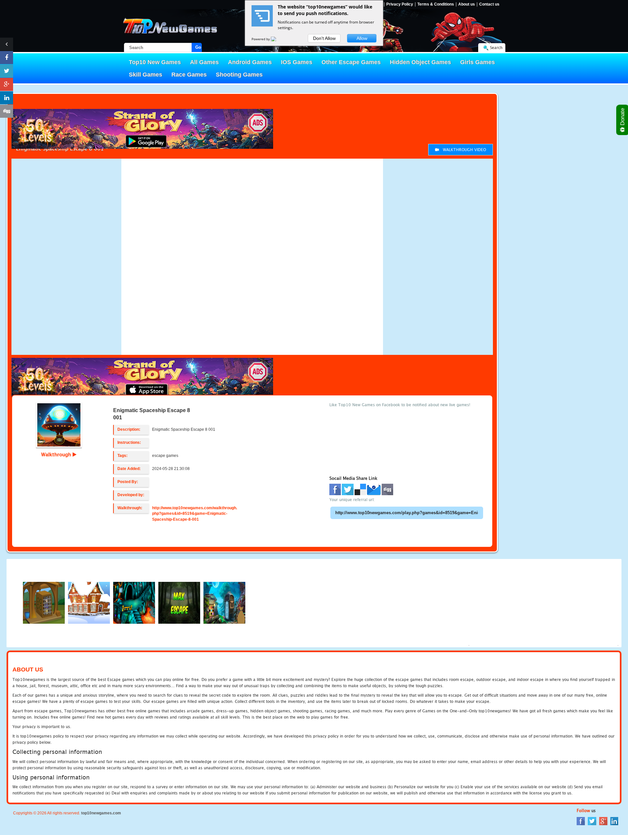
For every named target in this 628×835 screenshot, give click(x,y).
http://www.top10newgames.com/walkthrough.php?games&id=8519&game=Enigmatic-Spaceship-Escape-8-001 (194, 513)
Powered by (261, 39)
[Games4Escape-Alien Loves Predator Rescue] (134, 602)
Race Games (189, 74)
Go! (198, 47)
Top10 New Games (155, 62)
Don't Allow (324, 38)
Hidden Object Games (420, 62)
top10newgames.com (101, 813)
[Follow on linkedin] (6, 97)
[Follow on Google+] (6, 84)
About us (466, 4)
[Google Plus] (603, 820)
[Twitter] (592, 820)
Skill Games (145, 74)
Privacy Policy (399, 4)
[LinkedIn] (614, 820)
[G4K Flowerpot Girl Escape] (224, 602)
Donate (622, 117)
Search (496, 47)
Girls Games (477, 62)
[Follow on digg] (6, 111)
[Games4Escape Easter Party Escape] (44, 602)
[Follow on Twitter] (6, 71)
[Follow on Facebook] (6, 57)
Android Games (250, 62)
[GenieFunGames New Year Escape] (89, 602)
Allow (362, 38)
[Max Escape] (179, 602)
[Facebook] (581, 820)
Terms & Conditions (435, 4)
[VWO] (277, 39)
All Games (204, 62)
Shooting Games (239, 74)
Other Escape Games (351, 62)
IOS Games (296, 62)
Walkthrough (57, 454)
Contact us (489, 4)
